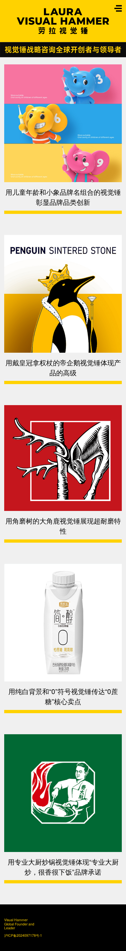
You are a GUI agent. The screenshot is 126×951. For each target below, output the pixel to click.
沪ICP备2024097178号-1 (21, 935)
